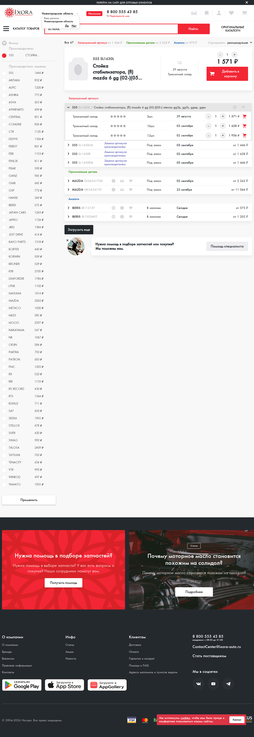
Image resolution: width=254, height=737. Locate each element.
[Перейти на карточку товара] (78, 69)
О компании (10, 645)
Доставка (135, 645)
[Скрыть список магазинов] (68, 107)
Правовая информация (17, 665)
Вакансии (8, 658)
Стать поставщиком (209, 656)
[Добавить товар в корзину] (244, 116)
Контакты (8, 672)
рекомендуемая (237, 42)
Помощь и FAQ (139, 665)
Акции (69, 652)
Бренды (7, 652)
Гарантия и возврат (142, 658)
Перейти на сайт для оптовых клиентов (124, 2)
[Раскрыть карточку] (68, 145)
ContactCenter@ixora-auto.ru (216, 646)
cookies (185, 718)
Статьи (69, 645)
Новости (70, 658)
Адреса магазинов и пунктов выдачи (153, 672)
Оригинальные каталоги (232, 29)
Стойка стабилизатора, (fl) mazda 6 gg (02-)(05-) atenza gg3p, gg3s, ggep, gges (117, 72)
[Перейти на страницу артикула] (235, 107)
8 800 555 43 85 (122, 12)
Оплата (134, 652)
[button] (158, 107)
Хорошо (237, 720)
